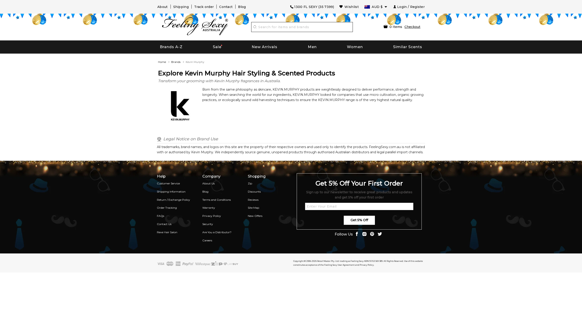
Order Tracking (167, 207)
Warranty (208, 207)
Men (312, 47)
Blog (242, 7)
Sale (217, 47)
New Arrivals (264, 47)
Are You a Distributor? (216, 232)
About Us (208, 183)
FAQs (160, 216)
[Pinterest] (372, 234)
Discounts (254, 191)
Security (207, 224)
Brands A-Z (171, 47)
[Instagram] (364, 234)
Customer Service (168, 183)
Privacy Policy (211, 216)
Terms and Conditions (216, 199)
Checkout (412, 27)
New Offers (255, 216)
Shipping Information (171, 191)
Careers (207, 240)
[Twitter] (380, 234)
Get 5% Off (359, 220)
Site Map (253, 207)
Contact (226, 7)
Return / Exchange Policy (173, 199)
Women (355, 47)
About (162, 7)
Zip (250, 183)
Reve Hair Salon (167, 232)
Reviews (253, 199)
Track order (204, 7)
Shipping (181, 7)
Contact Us (164, 224)
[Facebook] (357, 234)
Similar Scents (407, 47)
